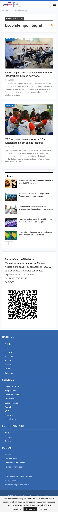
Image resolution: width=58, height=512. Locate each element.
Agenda (8, 433)
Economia (9, 356)
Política (8, 365)
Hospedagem (10, 390)
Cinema (8, 441)
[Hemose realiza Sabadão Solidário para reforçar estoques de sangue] (11, 222)
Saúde (7, 369)
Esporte (8, 360)
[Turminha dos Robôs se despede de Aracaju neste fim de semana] (11, 196)
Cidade (8, 344)
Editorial (8, 455)
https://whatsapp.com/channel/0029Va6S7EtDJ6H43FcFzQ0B (20, 278)
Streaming (9, 415)
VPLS (7, 411)
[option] (29, 210)
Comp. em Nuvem (12, 395)
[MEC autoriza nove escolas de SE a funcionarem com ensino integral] (29, 119)
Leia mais (43, 509)
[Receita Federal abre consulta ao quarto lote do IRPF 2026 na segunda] (11, 183)
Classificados (10, 419)
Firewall (8, 407)
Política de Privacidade (14, 467)
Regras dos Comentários (15, 463)
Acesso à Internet (12, 386)
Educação (9, 39)
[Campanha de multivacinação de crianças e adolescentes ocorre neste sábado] (11, 209)
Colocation (9, 399)
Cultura (8, 348)
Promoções (9, 437)
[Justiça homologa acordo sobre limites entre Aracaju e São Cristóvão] (11, 235)
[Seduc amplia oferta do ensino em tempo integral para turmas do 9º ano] (29, 53)
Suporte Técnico (11, 403)
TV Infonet (9, 373)
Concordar (30, 509)
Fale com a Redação (13, 459)
